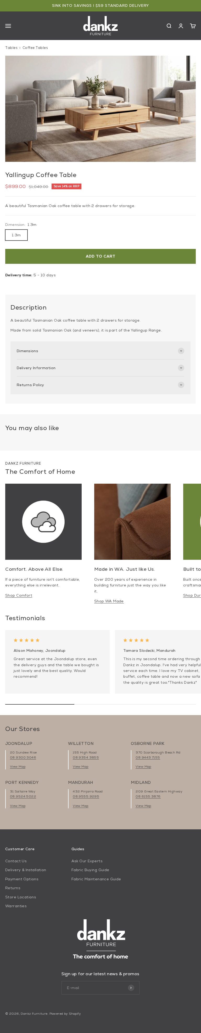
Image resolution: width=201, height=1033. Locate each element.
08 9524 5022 (23, 796)
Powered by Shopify (65, 1014)
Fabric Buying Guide (90, 870)
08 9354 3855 (86, 757)
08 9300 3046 (23, 757)
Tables (11, 47)
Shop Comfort (18, 595)
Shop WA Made (109, 601)
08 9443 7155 (148, 757)
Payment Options (21, 879)
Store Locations (20, 897)
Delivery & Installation (25, 870)
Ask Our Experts (86, 861)
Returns (12, 888)
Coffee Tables (35, 47)
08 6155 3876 (148, 796)
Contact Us (15, 861)
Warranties (15, 906)
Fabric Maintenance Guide (96, 879)
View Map (17, 766)
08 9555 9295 (86, 796)
